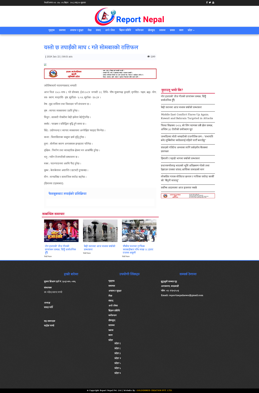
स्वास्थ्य (162, 31)
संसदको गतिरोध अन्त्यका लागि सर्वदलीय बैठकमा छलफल (184, 150)
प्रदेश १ (118, 344)
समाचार (62, 31)
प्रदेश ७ (118, 373)
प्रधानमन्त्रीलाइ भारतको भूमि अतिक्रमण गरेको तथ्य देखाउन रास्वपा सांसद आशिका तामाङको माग (185, 168)
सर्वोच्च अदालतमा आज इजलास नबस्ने (179, 188)
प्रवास (172, 31)
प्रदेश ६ (118, 368)
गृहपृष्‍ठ (52, 31)
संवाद (98, 31)
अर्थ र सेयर (110, 31)
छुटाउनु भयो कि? (172, 90)
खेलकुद (151, 31)
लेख (89, 31)
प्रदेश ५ (118, 363)
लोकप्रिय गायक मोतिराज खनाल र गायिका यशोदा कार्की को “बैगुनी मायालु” (187, 179)
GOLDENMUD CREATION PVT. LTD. (154, 390)
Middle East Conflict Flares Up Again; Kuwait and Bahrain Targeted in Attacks (187, 117)
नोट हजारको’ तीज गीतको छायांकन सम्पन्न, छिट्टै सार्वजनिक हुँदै (183, 99)
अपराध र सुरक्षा (76, 31)
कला (181, 31)
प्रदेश (190, 31)
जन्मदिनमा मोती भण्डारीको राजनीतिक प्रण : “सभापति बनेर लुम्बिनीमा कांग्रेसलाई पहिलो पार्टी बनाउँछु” (187, 139)
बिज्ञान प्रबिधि (125, 31)
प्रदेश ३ (118, 354)
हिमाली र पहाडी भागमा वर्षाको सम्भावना (180, 159)
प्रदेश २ (118, 349)
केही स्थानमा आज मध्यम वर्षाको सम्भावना (181, 108)
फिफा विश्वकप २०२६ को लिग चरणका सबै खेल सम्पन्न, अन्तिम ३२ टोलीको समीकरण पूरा (187, 128)
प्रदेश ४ (118, 358)
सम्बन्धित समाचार (53, 214)
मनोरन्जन (139, 31)
